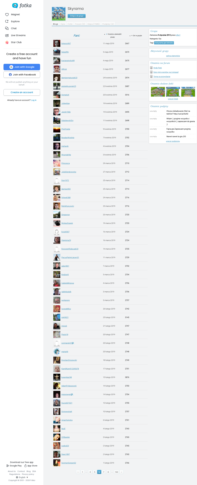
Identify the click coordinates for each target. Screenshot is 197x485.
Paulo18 (64, 334)
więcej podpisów (173, 141)
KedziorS (65, 274)
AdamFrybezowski (69, 386)
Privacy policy (28, 474)
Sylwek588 (65, 197)
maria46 (64, 352)
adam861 (65, 266)
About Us (12, 471)
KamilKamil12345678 (70, 369)
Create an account (22, 92)
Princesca (65, 163)
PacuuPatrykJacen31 (70, 257)
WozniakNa (66, 155)
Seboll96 (65, 52)
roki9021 (65, 317)
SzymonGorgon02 (68, 463)
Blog (29, 471)
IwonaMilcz (66, 309)
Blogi (55, 24)
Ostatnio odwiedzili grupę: (112, 35)
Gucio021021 (66, 403)
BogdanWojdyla (67, 138)
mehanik (65, 146)
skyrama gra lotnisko (164, 43)
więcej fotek (173, 99)
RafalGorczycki (67, 206)
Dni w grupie (135, 36)
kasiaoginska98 (68, 60)
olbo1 (178, 35)
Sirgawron (65, 215)
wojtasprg (65, 300)
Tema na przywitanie (161, 76)
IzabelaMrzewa (67, 283)
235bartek (65, 437)
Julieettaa (65, 103)
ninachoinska (66, 420)
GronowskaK (66, 411)
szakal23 (65, 446)
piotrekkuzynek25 (68, 86)
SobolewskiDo (67, 120)
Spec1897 (65, 454)
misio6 (64, 326)
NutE (63, 429)
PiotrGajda (65, 129)
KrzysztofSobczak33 (69, 249)
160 (116, 472)
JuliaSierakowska (68, 172)
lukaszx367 (66, 43)
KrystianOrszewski (69, 360)
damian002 (66, 189)
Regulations (14, 474)
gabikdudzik (66, 292)
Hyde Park (157, 68)
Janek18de (66, 112)
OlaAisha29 (66, 240)
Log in (33, 100)
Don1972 (65, 180)
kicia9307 (65, 232)
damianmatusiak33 (69, 78)
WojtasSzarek (67, 223)
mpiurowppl (66, 394)
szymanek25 (66, 343)
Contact (21, 471)
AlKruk (64, 69)
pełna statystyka (173, 56)
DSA (34, 471)
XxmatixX (65, 95)
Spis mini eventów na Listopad (165, 72)
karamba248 (66, 377)
